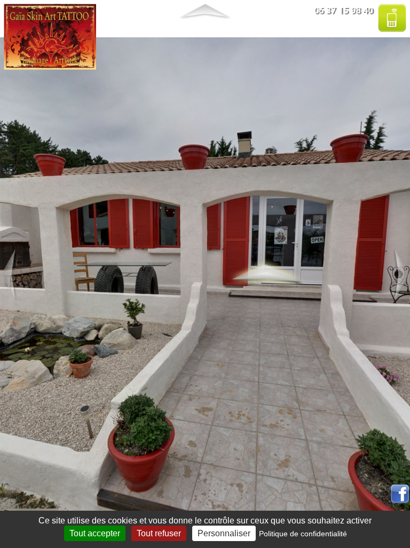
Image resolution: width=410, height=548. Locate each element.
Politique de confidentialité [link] (303, 533)
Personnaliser (224, 533)
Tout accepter (94, 533)
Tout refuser (159, 533)
